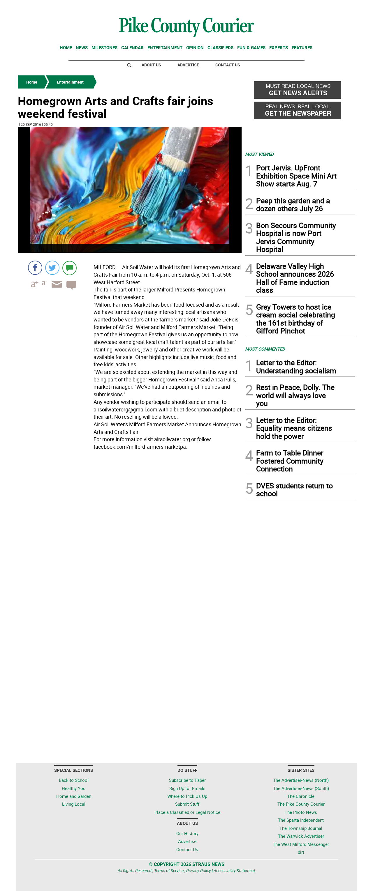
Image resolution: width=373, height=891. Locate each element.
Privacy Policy (198, 870)
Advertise (188, 65)
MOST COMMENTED (265, 349)
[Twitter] (52, 268)
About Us (151, 65)
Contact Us (227, 65)
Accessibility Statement (234, 870)
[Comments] (69, 268)
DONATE (341, 6)
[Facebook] (35, 268)
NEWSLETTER (308, 6)
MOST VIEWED (259, 154)
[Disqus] (130, 532)
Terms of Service (169, 870)
